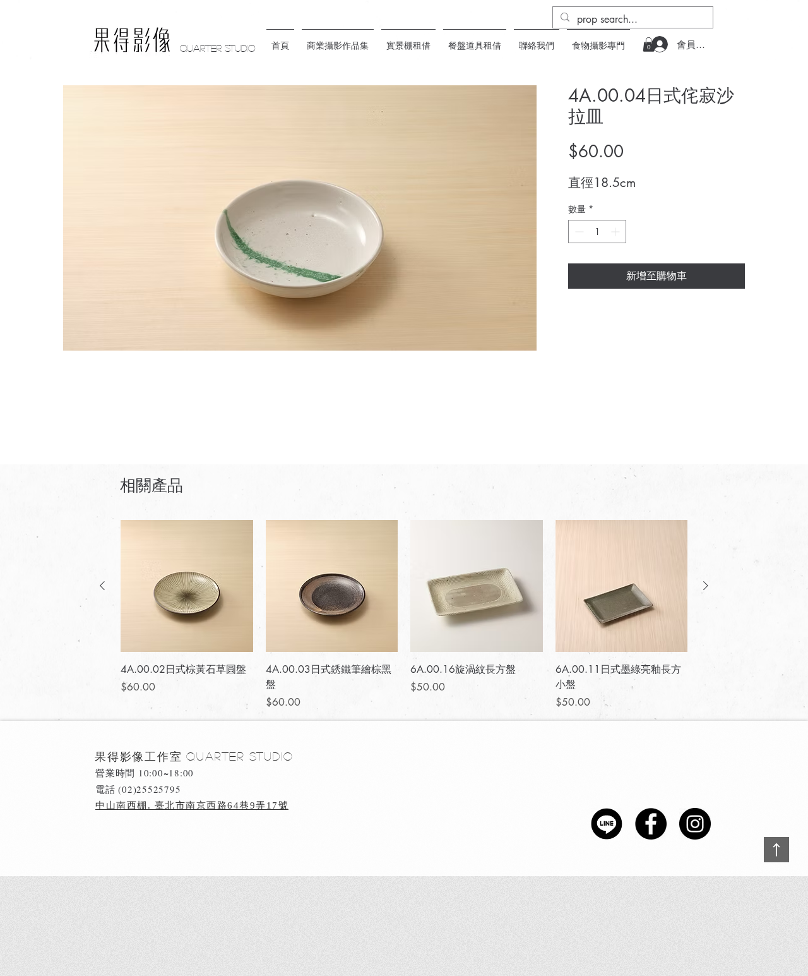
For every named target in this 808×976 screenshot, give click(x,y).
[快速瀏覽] (187, 586)
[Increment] (616, 231)
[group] (404, 615)
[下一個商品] (705, 585)
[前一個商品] (102, 585)
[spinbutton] (597, 231)
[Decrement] (578, 231)
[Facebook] (651, 824)
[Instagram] (695, 824)
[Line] (606, 824)
